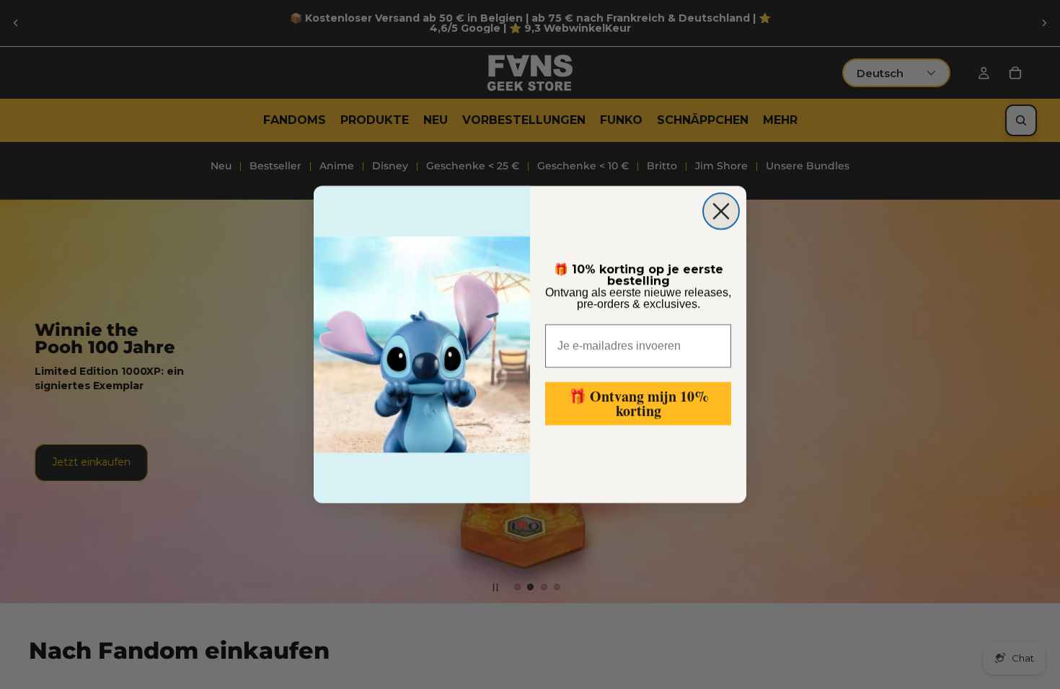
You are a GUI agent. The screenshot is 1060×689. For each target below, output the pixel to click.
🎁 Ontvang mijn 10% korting (638, 403)
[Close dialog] (721, 211)
